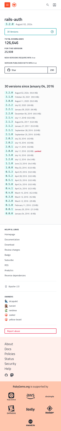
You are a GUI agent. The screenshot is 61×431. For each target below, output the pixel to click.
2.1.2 (9, 126)
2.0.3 (9, 138)
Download (9, 244)
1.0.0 (9, 167)
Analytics (9, 270)
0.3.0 (9, 196)
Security (10, 363)
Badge (8, 255)
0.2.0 (9, 201)
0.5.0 (9, 184)
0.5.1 (9, 180)
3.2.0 (9, 92)
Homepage (10, 234)
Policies (10, 353)
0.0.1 (9, 209)
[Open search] (47, 4)
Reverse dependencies (15, 275)
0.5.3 (9, 171)
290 (52, 70)
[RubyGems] (14, 5)
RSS (7, 265)
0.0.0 (9, 213)
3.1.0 (9, 96)
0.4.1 (9, 188)
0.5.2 (9, 176)
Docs (8, 348)
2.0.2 (9, 142)
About (9, 343)
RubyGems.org (21, 386)
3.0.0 (9, 101)
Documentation (12, 239)
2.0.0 (9, 151)
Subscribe (9, 260)
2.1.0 (9, 134)
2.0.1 (9, 146)
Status (9, 358)
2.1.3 (9, 121)
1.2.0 (9, 159)
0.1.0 (9, 205)
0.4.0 (9, 192)
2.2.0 (9, 113)
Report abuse (13, 331)
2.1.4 (9, 117)
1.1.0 (9, 163)
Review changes (12, 249)
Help (8, 368)
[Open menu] (7, 4)
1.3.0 (9, 155)
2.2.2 (9, 105)
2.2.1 (9, 109)
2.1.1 (9, 130)
